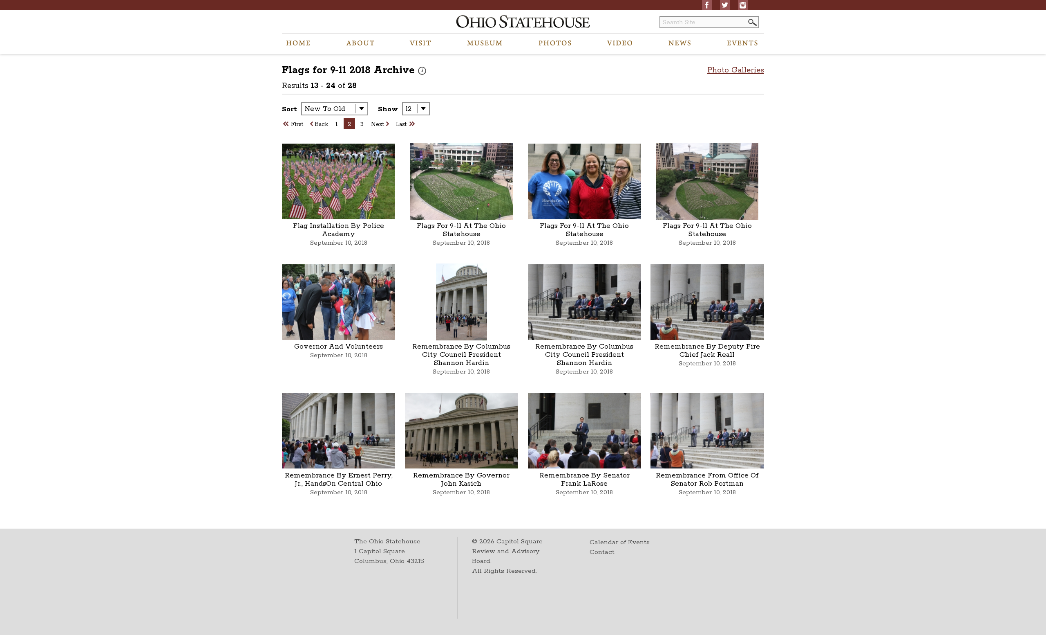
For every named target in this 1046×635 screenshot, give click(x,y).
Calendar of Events (620, 542)
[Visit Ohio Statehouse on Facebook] (707, 5)
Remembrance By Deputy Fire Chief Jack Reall (707, 350)
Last (401, 124)
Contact (602, 552)
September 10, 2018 (338, 243)
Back (321, 124)
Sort (289, 109)
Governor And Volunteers (338, 346)
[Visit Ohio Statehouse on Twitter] (725, 5)
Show (388, 109)
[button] (751, 22)
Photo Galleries (735, 70)
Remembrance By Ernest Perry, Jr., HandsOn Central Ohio (339, 479)
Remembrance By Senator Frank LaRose (584, 479)
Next (377, 124)
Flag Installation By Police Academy (338, 230)
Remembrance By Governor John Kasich (461, 479)
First (297, 124)
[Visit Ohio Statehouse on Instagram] (743, 5)
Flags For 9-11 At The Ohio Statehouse (461, 230)
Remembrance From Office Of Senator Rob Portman (707, 479)
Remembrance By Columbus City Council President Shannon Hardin (461, 354)
